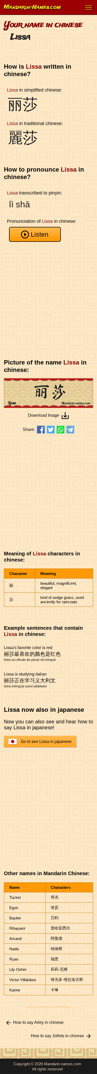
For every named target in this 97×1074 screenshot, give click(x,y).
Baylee (15, 918)
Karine (14, 990)
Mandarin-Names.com (32, 7)
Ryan (13, 959)
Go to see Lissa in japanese (46, 741)
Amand (15, 938)
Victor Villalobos (22, 980)
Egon (13, 908)
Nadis (14, 949)
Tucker (15, 897)
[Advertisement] (48, 300)
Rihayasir (17, 928)
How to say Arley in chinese (38, 1022)
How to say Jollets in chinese (57, 1036)
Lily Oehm (18, 969)
